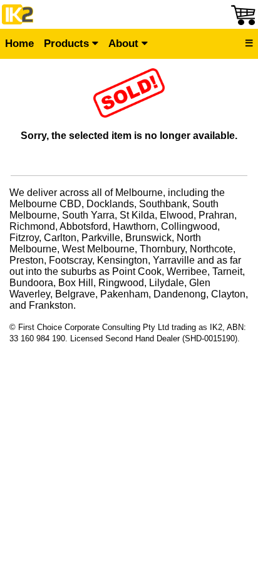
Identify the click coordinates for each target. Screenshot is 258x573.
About (125, 43)
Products (68, 43)
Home (19, 43)
